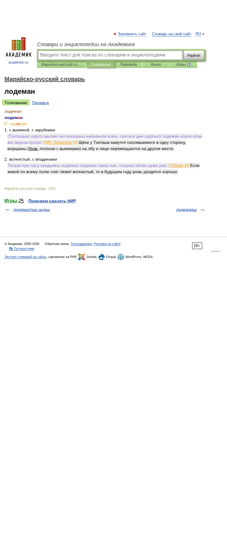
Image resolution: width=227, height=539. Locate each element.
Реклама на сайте (107, 244)
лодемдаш (186, 209)
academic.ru (18, 62)
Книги (156, 64)
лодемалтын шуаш (31, 209)
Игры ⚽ (183, 64)
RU (198, 34)
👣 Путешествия (21, 248)
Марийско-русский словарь (61, 64)
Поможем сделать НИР (52, 201)
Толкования (100, 64)
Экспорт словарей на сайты (25, 257)
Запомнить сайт (132, 34)
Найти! (193, 55)
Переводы (128, 64)
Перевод (40, 102)
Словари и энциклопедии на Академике (86, 44)
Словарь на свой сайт (171, 34)
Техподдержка (81, 244)
